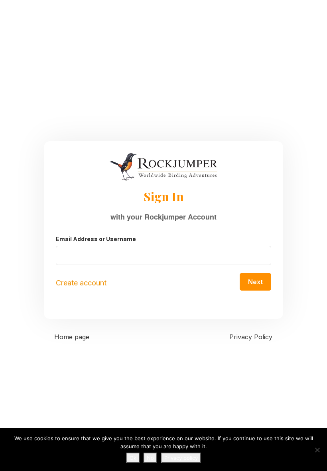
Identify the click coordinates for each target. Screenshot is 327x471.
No (150, 458)
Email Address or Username (96, 239)
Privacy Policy (250, 337)
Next (255, 282)
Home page (71, 337)
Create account (81, 283)
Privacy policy (181, 458)
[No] (317, 450)
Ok (133, 458)
